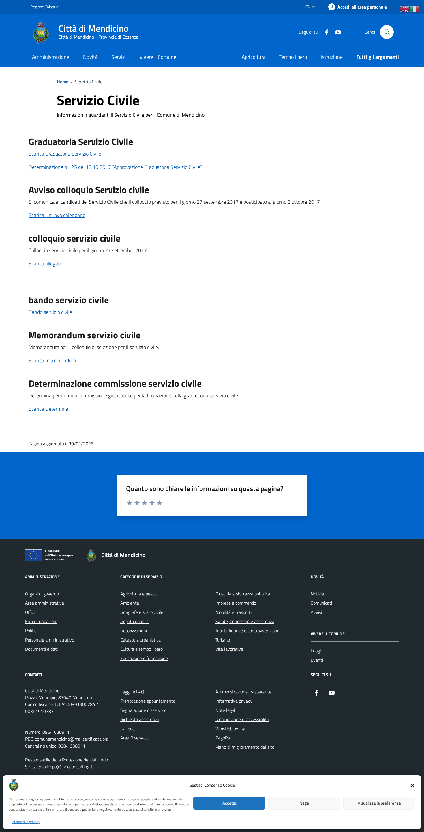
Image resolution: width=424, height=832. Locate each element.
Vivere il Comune (158, 57)
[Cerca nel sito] (387, 32)
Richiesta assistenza (139, 719)
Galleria (127, 728)
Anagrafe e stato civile (141, 612)
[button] (412, 785)
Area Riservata (134, 737)
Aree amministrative (44, 602)
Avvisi (316, 612)
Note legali (225, 710)
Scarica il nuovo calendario (57, 215)
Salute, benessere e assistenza (244, 621)
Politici (31, 630)
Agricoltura (254, 57)
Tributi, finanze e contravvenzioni (246, 630)
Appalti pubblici (134, 621)
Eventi (317, 659)
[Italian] (415, 9)
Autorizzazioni (133, 630)
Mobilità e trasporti (233, 612)
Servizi (118, 57)
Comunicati (321, 602)
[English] (405, 9)
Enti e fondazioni (41, 621)
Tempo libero (293, 57)
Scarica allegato (45, 263)
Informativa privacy (26, 822)
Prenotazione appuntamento (147, 700)
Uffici (30, 612)
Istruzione (332, 57)
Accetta (229, 803)
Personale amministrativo (49, 639)
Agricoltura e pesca (138, 593)
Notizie (317, 593)
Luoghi (317, 650)
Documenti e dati (41, 649)
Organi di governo (42, 593)
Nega (304, 803)
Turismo (222, 639)
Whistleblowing (230, 728)
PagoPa (222, 737)
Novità (90, 57)
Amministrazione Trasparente (243, 691)
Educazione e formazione (144, 658)
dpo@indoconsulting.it (71, 766)
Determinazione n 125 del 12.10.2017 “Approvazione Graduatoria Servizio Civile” (115, 167)
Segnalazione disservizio (143, 710)
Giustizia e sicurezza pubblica (242, 593)
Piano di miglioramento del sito (244, 747)
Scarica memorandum (52, 360)
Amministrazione (50, 57)
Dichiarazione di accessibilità (242, 719)
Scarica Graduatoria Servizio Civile (65, 154)
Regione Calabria (44, 7)
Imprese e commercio (235, 602)
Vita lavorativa (229, 649)
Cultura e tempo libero (141, 649)
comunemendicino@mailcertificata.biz (71, 738)
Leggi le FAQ (132, 691)
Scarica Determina (48, 409)
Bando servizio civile (50, 312)
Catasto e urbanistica (140, 639)
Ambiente (129, 602)
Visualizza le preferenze (379, 803)
